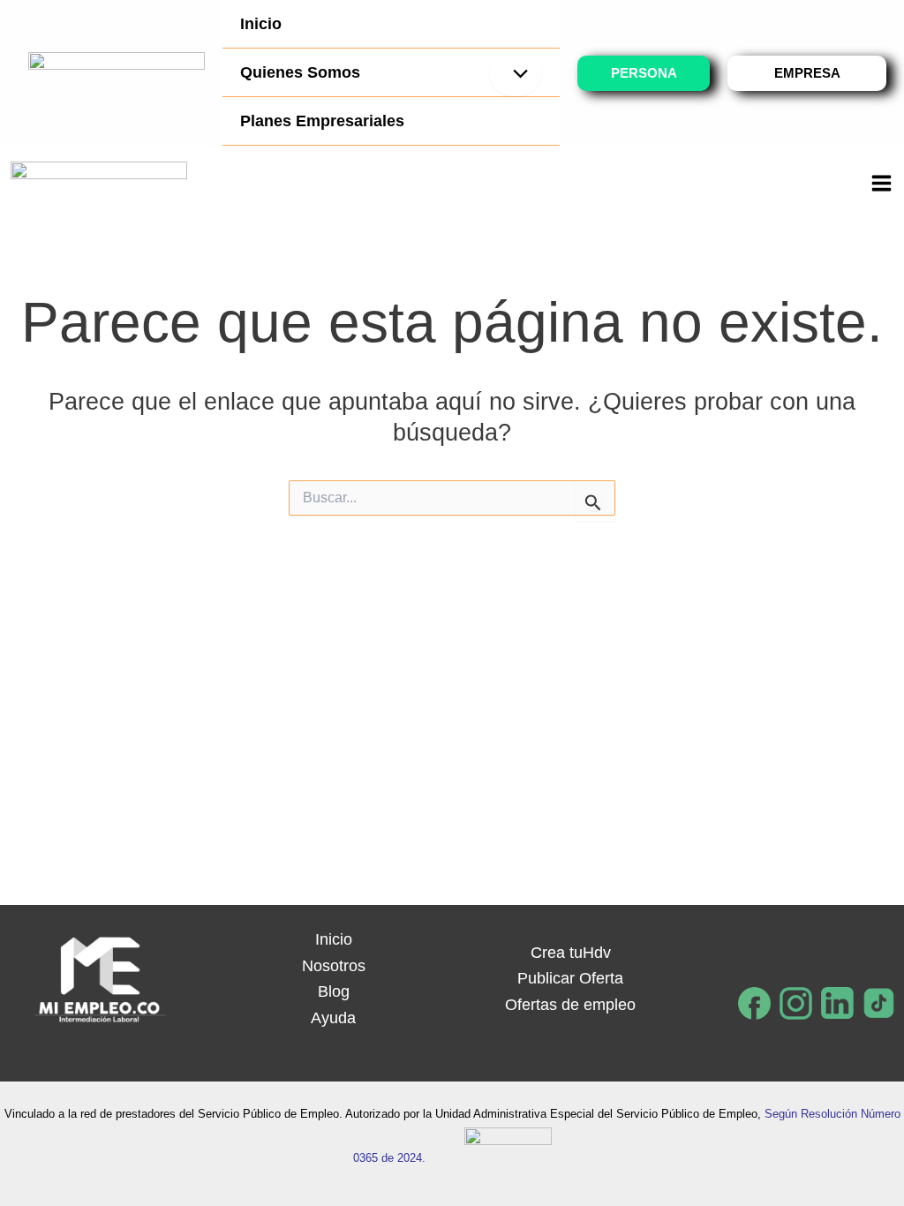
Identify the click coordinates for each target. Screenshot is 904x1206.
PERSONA (644, 72)
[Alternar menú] (515, 72)
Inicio (261, 24)
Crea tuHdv (571, 952)
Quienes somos (300, 72)
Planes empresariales (322, 121)
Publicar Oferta (570, 978)
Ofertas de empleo (570, 1005)
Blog (334, 991)
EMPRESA (807, 72)
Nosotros (333, 966)
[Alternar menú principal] (881, 183)
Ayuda (333, 1018)
